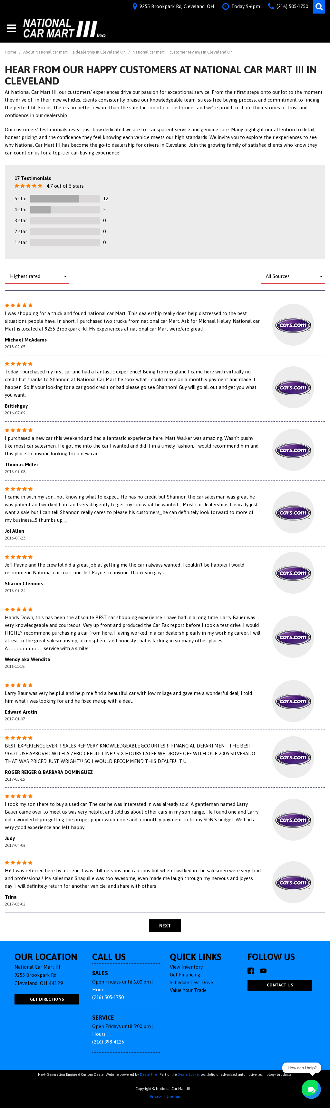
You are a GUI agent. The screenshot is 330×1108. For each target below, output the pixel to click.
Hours (99, 989)
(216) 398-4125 (108, 1041)
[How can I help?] (311, 1089)
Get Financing (185, 974)
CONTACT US (280, 985)
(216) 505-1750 (108, 997)
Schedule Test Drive (191, 982)
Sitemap (173, 1096)
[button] (319, 7)
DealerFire (148, 1074)
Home (11, 52)
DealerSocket (189, 1074)
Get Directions (47, 999)
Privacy (156, 1096)
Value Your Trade (188, 990)
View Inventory (186, 967)
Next (165, 925)
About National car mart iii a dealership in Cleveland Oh (75, 52)
